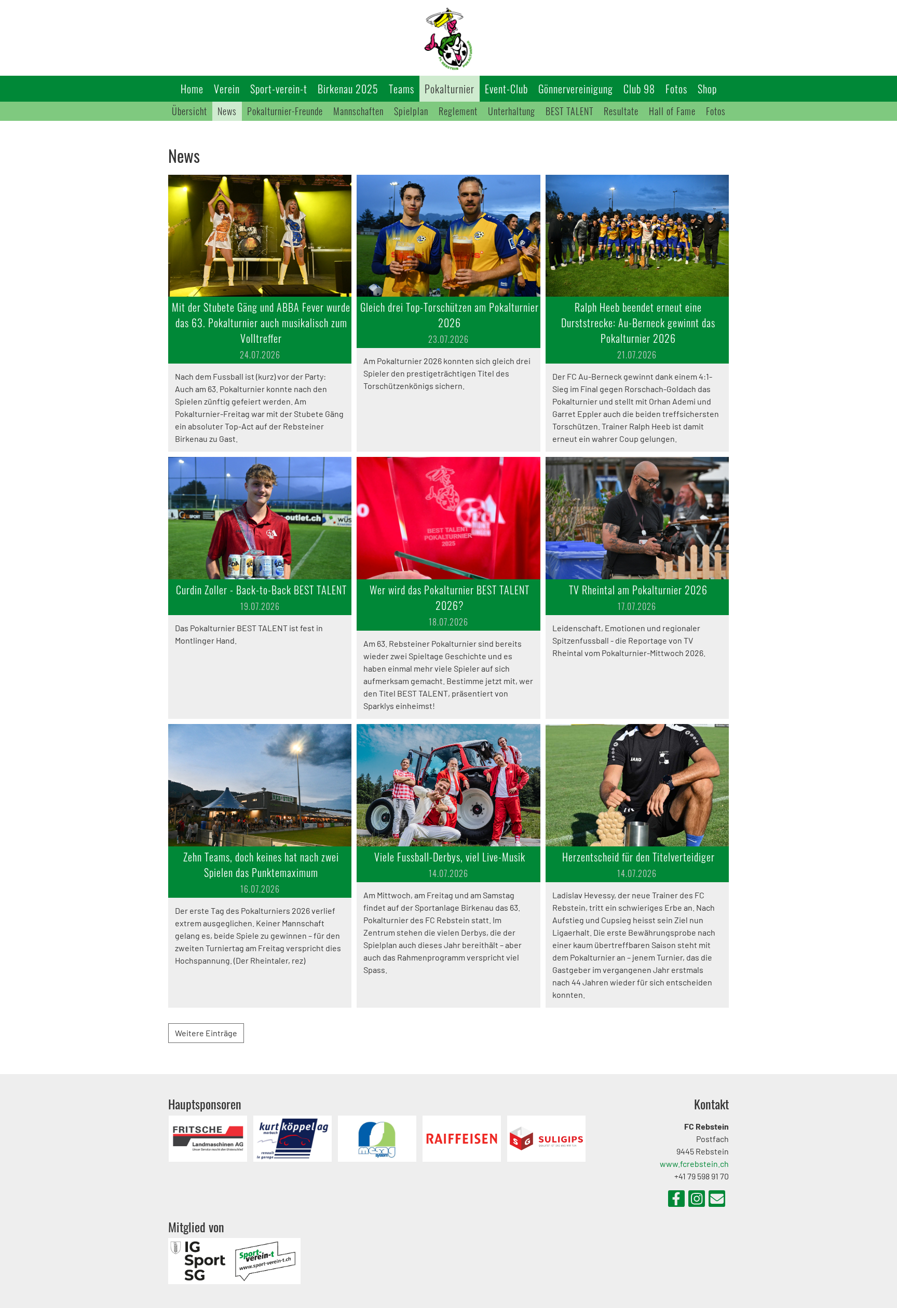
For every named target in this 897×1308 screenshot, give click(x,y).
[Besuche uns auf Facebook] (676, 1200)
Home (192, 88)
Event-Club (506, 88)
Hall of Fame (672, 111)
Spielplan (411, 111)
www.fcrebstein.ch (694, 1163)
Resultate (621, 111)
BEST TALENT (569, 111)
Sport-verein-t (278, 88)
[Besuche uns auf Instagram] (696, 1200)
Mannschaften (358, 111)
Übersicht (189, 111)
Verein (227, 88)
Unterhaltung (511, 111)
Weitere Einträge (206, 1033)
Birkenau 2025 (348, 88)
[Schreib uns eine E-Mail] (717, 1200)
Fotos (676, 88)
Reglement (458, 111)
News (227, 111)
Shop (707, 88)
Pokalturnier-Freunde (285, 111)
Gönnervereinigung (575, 88)
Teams (401, 88)
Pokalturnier (449, 88)
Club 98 (639, 88)
